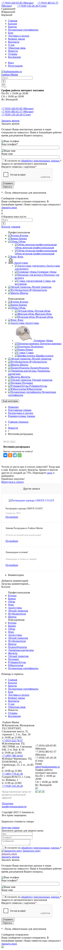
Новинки (13, 407)
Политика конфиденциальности (14, 805)
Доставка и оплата (18, 35)
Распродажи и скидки (20, 413)
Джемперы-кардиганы (21, 650)
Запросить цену (31, 850)
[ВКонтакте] (5, 455)
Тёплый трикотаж (18, 656)
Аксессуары (15, 607)
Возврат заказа (16, 38)
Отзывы (12, 54)
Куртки (12, 595)
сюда (49, 472)
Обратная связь (17, 47)
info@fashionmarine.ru (47, 766)
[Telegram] (15, 455)
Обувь (11, 601)
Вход (11, 62)
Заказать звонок (10, 120)
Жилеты (12, 653)
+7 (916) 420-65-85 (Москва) (17, 2)
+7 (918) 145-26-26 (12, 786)
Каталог (12, 23)
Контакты (13, 41)
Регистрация (15, 65)
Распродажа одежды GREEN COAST (24, 508)
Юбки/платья (15, 665)
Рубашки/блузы (17, 662)
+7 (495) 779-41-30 (12, 773)
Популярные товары (19, 410)
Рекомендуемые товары (21, 416)
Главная (12, 20)
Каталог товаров (10, 226)
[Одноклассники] (10, 455)
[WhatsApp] (19, 455)
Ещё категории (10, 401)
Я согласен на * (33, 847)
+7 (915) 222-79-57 (12, 740)
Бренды (12, 26)
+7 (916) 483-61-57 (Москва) (17, 111)
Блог (10, 32)
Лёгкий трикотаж (18, 610)
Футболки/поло (17, 613)
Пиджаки (13, 659)
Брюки (12, 598)
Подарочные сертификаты (23, 29)
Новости (13, 50)
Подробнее (12, 516)
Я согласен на (33, 160)
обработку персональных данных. (40, 160)
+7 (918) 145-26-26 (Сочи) (32, 5)
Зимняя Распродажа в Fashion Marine (24, 528)
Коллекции (14, 57)
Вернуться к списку (12, 481)
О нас (11, 44)
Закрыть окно (9, 207)
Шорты (12, 616)
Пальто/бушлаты (17, 647)
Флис (11, 604)
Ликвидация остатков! (17, 552)
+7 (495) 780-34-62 (12, 755)
